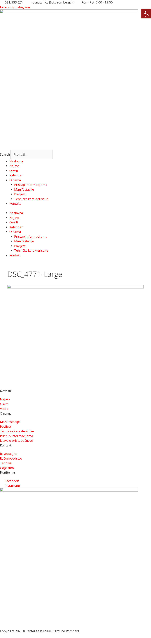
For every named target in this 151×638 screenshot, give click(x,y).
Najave (14, 166)
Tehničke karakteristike (31, 199)
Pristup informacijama (30, 184)
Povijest (19, 194)
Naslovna (16, 161)
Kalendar (16, 175)
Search (5, 154)
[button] (146, 13)
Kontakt (15, 203)
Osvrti (13, 170)
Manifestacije (24, 189)
